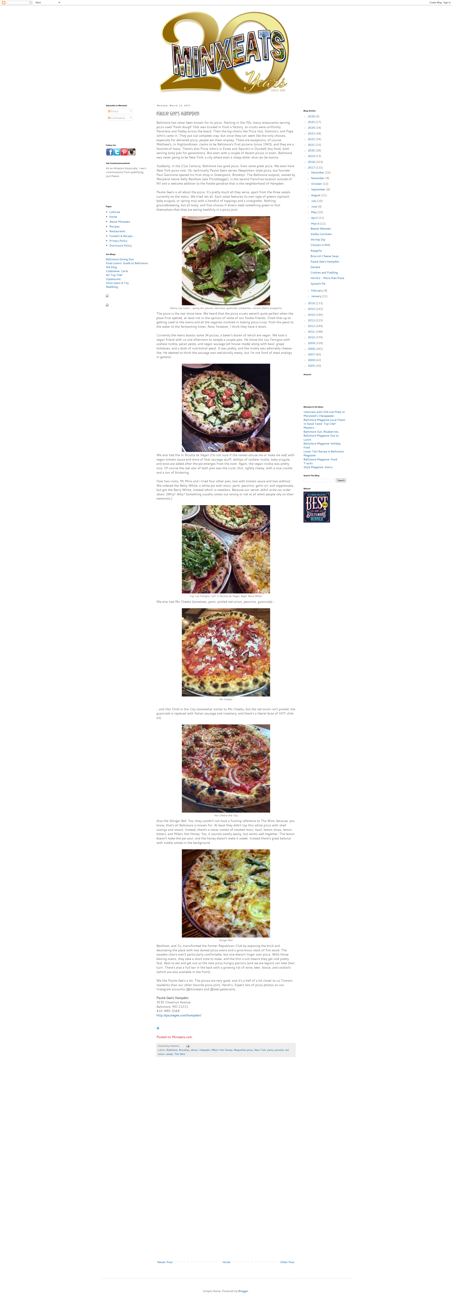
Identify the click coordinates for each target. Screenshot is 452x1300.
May (314, 212)
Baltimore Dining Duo (120, 259)
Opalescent (113, 279)
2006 (312, 360)
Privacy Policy (118, 241)
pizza (270, 1050)
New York (260, 1050)
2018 (312, 162)
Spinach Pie (318, 283)
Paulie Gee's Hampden (325, 261)
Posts (114, 111)
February (317, 290)
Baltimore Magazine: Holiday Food (322, 445)
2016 (312, 303)
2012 (312, 326)
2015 (312, 309)
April (314, 218)
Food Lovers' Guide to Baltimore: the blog (127, 265)
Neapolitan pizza (243, 1050)
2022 (312, 139)
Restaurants (117, 231)
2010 (312, 337)
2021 (312, 145)
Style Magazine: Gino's (318, 467)
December (318, 172)
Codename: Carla (117, 271)
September (318, 189)
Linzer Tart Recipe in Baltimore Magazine (324, 453)
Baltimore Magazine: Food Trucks (320, 461)
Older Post (287, 1262)
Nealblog (112, 287)
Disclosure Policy (120, 245)
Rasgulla (316, 250)
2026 (312, 116)
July (314, 201)
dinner (194, 1050)
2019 (312, 156)
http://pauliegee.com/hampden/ (178, 1015)
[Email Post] (187, 1046)
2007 (312, 354)
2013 (312, 320)
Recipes (114, 226)
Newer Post (165, 1262)
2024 (312, 127)
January (316, 296)
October (317, 184)
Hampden (204, 1050)
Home (226, 1262)
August (316, 195)
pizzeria (279, 1050)
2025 (312, 122)
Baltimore (172, 1050)
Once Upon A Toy (117, 283)
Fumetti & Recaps (121, 236)
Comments (117, 118)
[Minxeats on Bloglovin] (157, 1028)
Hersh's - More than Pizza (327, 278)
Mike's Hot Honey (222, 1050)
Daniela (315, 267)
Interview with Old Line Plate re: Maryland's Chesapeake (324, 414)
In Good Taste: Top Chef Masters (320, 426)
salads (169, 1054)
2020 (312, 150)
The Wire (179, 1054)
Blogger (243, 1291)
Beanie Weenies (321, 228)
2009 (312, 343)
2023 (312, 133)
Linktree (114, 212)
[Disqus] (225, 1113)
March (315, 223)
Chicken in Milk (320, 245)
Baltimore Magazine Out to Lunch (321, 437)
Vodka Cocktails (321, 234)
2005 (312, 366)
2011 (312, 331)
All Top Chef (114, 275)
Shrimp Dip (318, 239)
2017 (312, 167)
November (318, 178)
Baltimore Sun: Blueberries (321, 432)
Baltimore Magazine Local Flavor (325, 420)
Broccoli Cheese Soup (325, 256)
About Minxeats (119, 222)
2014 (312, 315)
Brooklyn (184, 1050)
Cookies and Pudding (324, 272)
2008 (312, 349)
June (314, 206)
